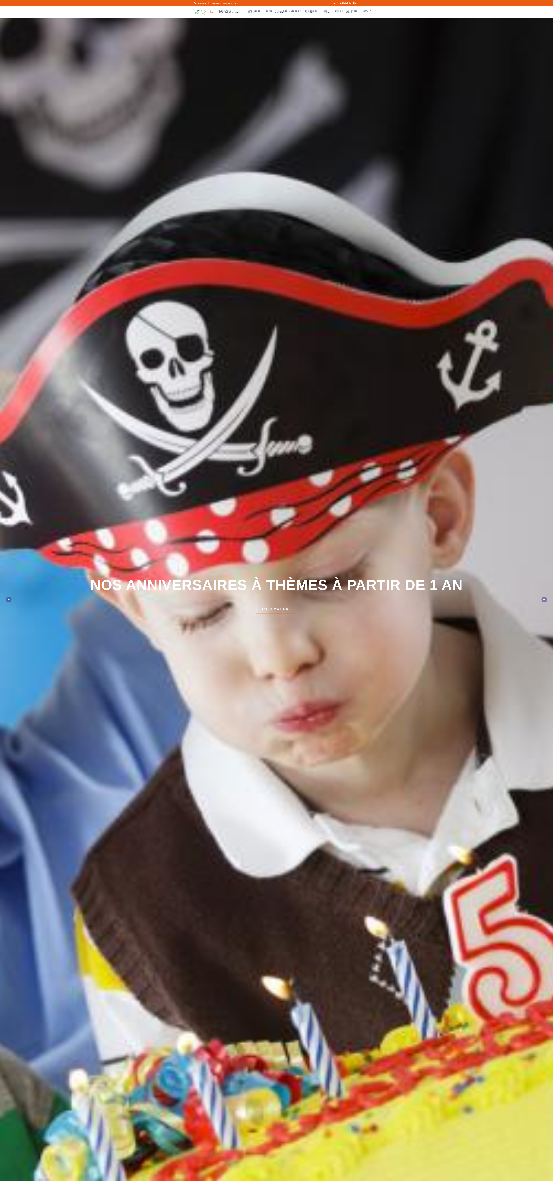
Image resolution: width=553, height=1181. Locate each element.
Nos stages (329, 11)
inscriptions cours (276, 609)
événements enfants (312, 11)
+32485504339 (201, 3)
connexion (347, 2)
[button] (544, 599)
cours (271, 11)
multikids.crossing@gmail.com (224, 3)
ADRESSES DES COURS (255, 11)
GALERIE (341, 11)
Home (211, 12)
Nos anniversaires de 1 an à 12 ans (290, 11)
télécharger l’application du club (231, 11)
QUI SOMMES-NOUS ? (352, 11)
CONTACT (367, 11)
